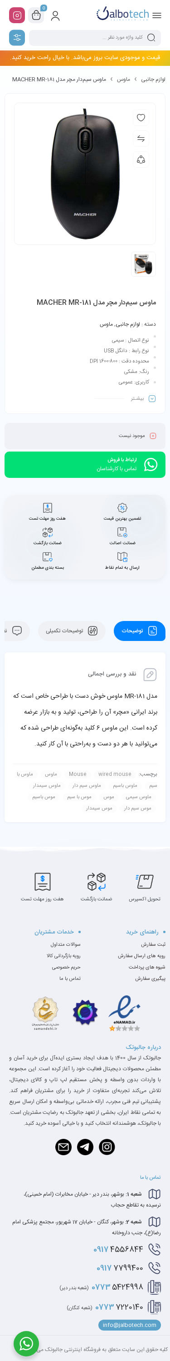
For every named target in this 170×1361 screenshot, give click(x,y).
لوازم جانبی (153, 79)
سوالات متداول (66, 945)
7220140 (105, 1307)
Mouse (78, 774)
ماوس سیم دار (87, 786)
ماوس (123, 79)
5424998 (101, 1287)
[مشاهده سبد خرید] (36, 15)
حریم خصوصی (66, 968)
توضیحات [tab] (132, 631)
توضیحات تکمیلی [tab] (65, 631)
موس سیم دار (137, 809)
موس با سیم (79, 797)
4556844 (118, 1249)
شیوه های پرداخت (147, 968)
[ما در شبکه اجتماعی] (17, 15)
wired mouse (114, 774)
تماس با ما (70, 979)
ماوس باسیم (125, 786)
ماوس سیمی (138, 797)
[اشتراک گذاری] (141, 159)
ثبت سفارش (153, 945)
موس (108, 797)
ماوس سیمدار (47, 786)
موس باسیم (43, 797)
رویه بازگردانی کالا (64, 956)
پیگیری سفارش (150, 979)
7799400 (120, 1268)
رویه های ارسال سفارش (141, 956)
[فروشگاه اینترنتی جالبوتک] (123, 15)
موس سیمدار (99, 809)
